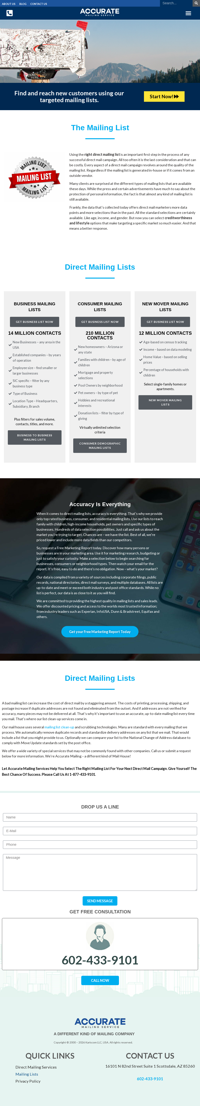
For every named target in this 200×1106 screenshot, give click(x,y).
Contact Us (38, 3)
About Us (8, 3)
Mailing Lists (26, 1074)
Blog (22, 3)
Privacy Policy (27, 1081)
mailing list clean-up (59, 727)
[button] (188, 13)
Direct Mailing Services (36, 1067)
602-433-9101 (100, 960)
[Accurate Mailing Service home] (99, 12)
